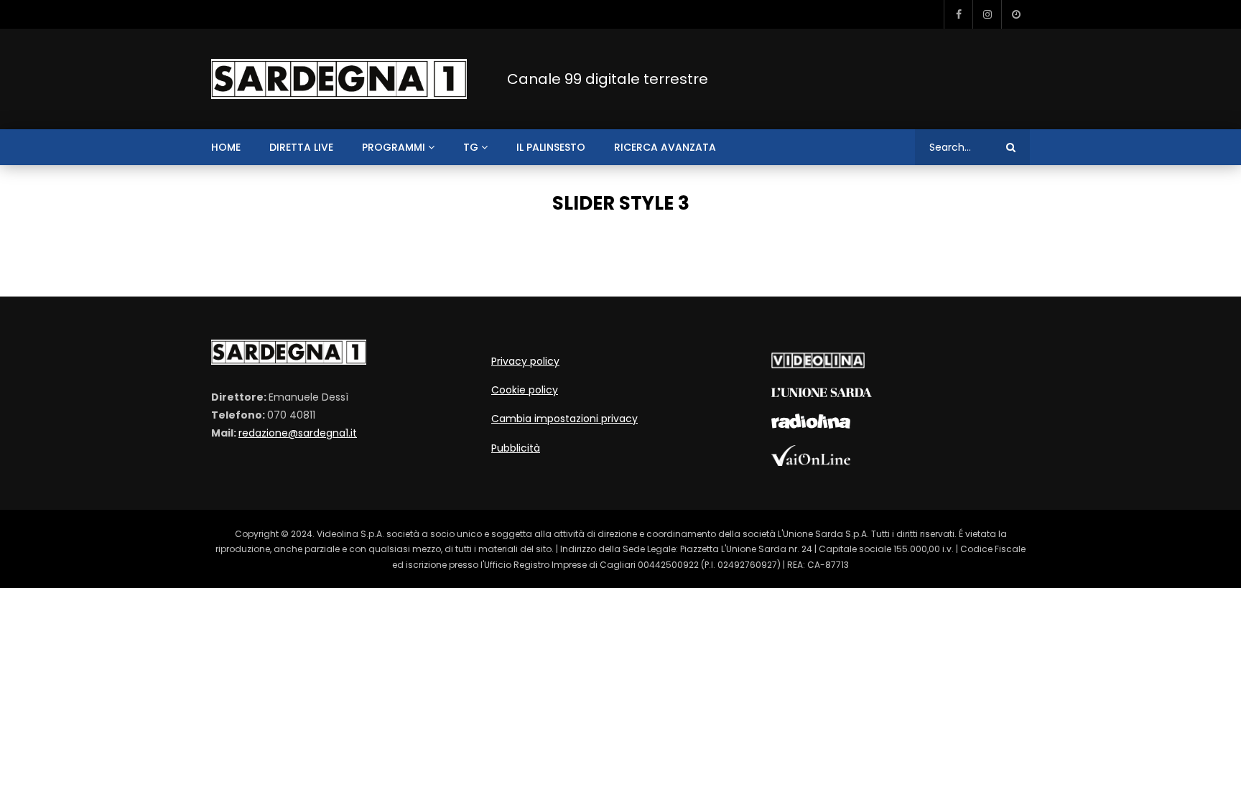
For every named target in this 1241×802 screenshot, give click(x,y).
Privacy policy (525, 361)
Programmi (393, 147)
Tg (470, 147)
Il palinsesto (550, 147)
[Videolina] (818, 365)
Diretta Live (301, 147)
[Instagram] (986, 14)
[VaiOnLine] (810, 462)
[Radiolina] (810, 425)
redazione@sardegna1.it (297, 433)
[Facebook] (958, 14)
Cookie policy (524, 390)
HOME (226, 147)
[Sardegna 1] (339, 79)
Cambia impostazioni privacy (564, 418)
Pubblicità (515, 448)
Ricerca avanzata (665, 147)
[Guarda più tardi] (1015, 14)
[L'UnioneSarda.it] (821, 393)
